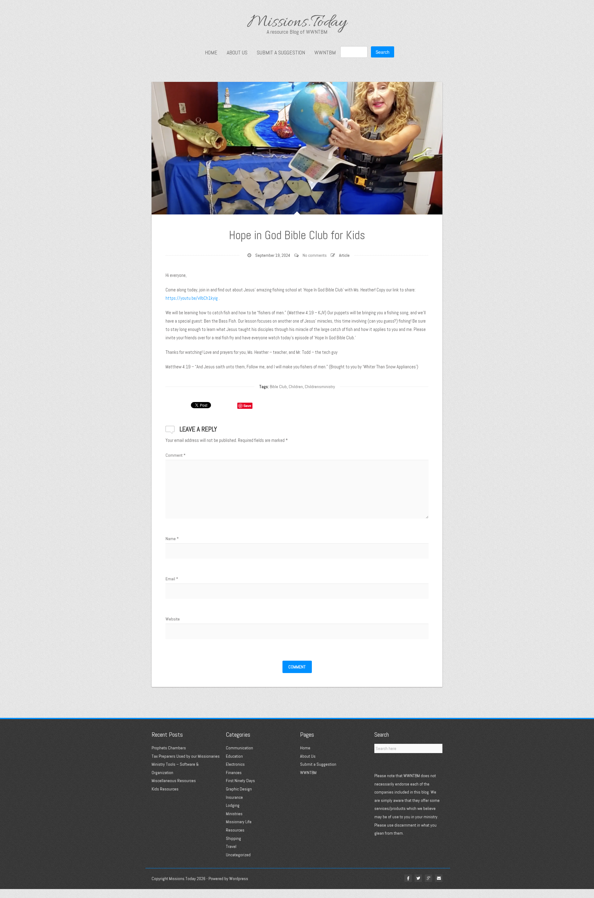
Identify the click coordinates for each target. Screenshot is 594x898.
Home (211, 52)
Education (234, 756)
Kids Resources (165, 789)
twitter (418, 878)
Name (172, 538)
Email (172, 579)
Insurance (234, 797)
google (428, 878)
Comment (176, 455)
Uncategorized (238, 855)
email (438, 878)
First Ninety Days (240, 780)
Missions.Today (297, 23)
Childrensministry (320, 386)
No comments (315, 255)
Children (296, 386)
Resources (235, 830)
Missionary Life (239, 821)
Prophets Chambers (169, 748)
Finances (234, 772)
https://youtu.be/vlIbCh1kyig (192, 298)
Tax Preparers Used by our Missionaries (186, 756)
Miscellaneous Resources (174, 780)
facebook (408, 878)
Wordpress (238, 878)
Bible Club (278, 386)
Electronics (235, 764)
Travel (231, 846)
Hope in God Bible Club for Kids (297, 235)
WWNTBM (325, 52)
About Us (237, 52)
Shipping (233, 838)
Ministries (234, 813)
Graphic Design (239, 789)
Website (173, 619)
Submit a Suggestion (281, 52)
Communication (239, 748)
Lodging (232, 805)
